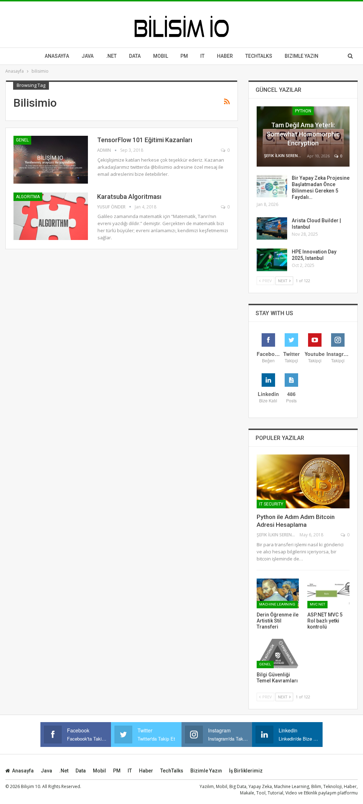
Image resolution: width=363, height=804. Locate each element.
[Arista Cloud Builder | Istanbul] (272, 228)
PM (117, 771)
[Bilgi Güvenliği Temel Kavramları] (278, 653)
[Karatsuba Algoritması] (50, 216)
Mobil (160, 56)
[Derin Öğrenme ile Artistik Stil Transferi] (278, 593)
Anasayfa (57, 56)
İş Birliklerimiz (246, 771)
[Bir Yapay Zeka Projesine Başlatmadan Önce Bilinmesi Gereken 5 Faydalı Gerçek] (272, 186)
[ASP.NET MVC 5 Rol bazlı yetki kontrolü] (328, 593)
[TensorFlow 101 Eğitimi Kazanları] (50, 159)
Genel (22, 140)
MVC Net (317, 604)
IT (202, 56)
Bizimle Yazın (301, 56)
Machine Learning (277, 604)
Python (303, 110)
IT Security (271, 504)
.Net (111, 56)
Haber (225, 56)
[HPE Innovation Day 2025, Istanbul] (272, 260)
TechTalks (258, 56)
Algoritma (28, 196)
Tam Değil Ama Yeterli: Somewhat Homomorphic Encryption (303, 133)
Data (135, 56)
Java (88, 56)
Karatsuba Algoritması (129, 196)
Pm (184, 56)
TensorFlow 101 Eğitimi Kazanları (144, 140)
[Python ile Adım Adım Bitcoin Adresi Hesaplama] (303, 481)
